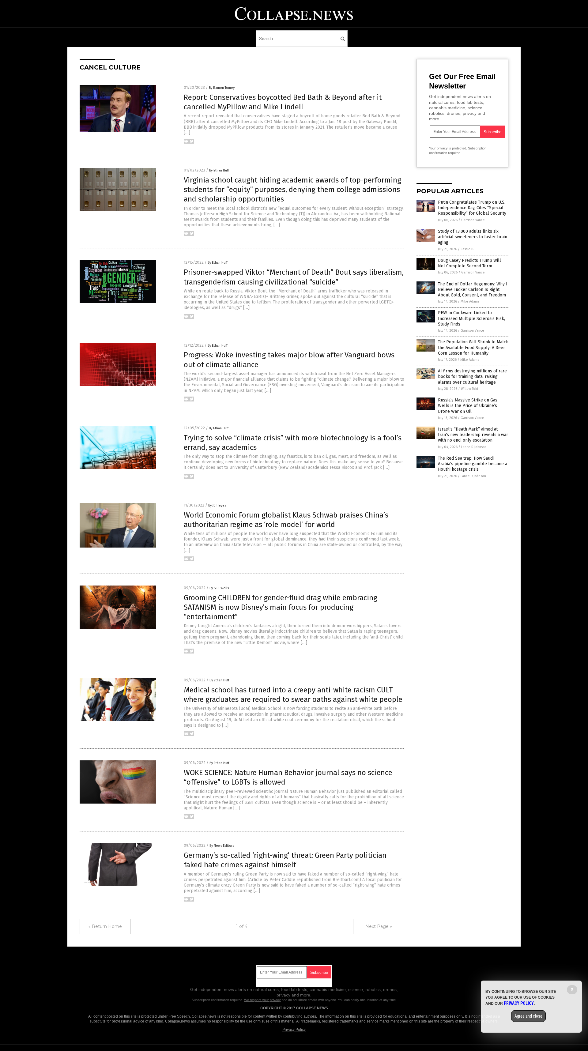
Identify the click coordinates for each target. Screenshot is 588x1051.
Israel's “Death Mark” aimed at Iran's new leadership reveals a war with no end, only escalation (473, 435)
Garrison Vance (473, 220)
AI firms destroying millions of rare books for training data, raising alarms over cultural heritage (472, 376)
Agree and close (528, 1016)
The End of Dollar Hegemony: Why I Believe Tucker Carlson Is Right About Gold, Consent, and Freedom (472, 289)
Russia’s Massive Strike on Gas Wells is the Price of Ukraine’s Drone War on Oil (467, 405)
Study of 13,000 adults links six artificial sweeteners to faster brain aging (472, 237)
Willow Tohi (469, 389)
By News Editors (221, 846)
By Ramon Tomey (222, 88)
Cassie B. (467, 249)
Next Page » (378, 926)
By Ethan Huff (219, 170)
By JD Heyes (217, 505)
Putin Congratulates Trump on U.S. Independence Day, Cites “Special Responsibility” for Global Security (472, 208)
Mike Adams (470, 301)
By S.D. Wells (219, 588)
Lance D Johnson (474, 447)
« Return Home (105, 926)
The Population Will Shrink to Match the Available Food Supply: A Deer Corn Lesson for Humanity (473, 347)
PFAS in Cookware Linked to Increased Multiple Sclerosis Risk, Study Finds (471, 318)
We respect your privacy (262, 1000)
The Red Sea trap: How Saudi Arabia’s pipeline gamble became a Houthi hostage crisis (472, 464)
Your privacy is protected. (448, 148)
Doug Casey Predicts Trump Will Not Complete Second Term (469, 263)
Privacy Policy (294, 1029)
